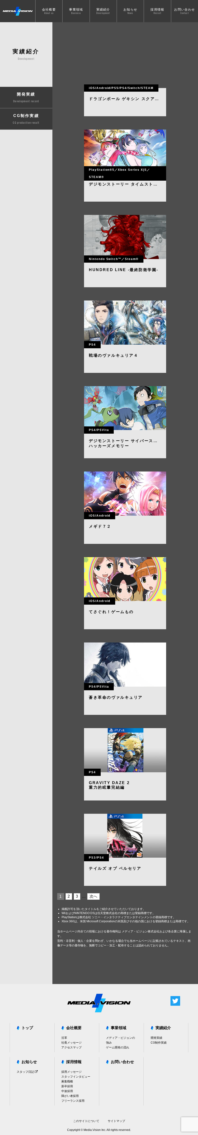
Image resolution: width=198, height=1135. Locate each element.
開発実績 (156, 1037)
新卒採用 (67, 1086)
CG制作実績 (159, 1042)
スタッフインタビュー (75, 1076)
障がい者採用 (70, 1096)
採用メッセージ (71, 1071)
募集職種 (67, 1081)
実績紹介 (163, 1028)
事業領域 (118, 1028)
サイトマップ (116, 1121)
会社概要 (74, 1028)
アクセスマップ (71, 1047)
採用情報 (74, 1062)
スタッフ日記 (26, 1071)
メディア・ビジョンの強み (120, 1040)
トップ (27, 1028)
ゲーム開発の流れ (117, 1047)
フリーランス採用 (73, 1100)
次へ (93, 896)
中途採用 (67, 1091)
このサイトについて (86, 1121)
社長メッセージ (71, 1042)
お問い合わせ (122, 1062)
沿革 (64, 1037)
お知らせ (29, 1062)
